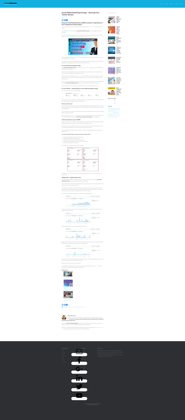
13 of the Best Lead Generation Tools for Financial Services (118, 80)
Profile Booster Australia (93, 403)
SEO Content (83, 359)
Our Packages (98, 403)
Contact (63, 362)
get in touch (97, 265)
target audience (73, 115)
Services (63, 353)
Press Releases (84, 354)
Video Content (83, 361)
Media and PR (116, 115)
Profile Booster (10, 4)
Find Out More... (110, 356)
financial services (87, 67)
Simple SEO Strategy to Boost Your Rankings (118, 60)
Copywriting (83, 356)
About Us (63, 355)
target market (87, 36)
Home (63, 350)
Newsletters (83, 371)
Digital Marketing (111, 110)
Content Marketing (114, 109)
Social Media (114, 116)
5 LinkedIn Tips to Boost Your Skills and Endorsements (118, 70)
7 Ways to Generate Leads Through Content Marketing (118, 50)
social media (93, 26)
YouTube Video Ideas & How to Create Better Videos (118, 30)
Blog (62, 357)
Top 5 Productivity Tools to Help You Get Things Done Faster (118, 91)
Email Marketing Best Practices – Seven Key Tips (118, 39)
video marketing (68, 36)
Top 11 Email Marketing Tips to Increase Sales (118, 19)
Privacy (63, 360)
